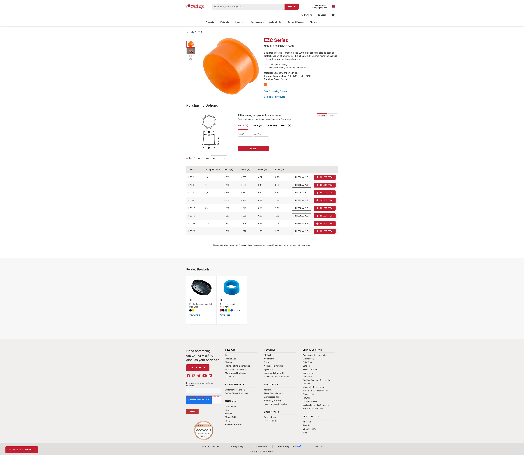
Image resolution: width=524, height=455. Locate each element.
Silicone (228, 414)
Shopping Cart (309, 394)
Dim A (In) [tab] (243, 125)
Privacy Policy (237, 446)
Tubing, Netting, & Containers (237, 366)
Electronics (268, 362)
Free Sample (301, 177)
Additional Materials (233, 424)
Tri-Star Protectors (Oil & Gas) (277, 376)
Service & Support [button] (295, 22)
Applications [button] (256, 22)
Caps (227, 355)
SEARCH (291, 6)
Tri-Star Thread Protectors (236, 393)
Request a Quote (271, 421)
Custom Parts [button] (275, 22)
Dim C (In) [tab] (272, 125)
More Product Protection (235, 373)
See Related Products (274, 97)
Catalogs (307, 366)
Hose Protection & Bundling (275, 404)
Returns (306, 398)
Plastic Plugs (230, 359)
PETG (227, 421)
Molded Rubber (231, 417)
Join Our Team (309, 429)
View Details (194, 315)
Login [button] (323, 15)
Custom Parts (270, 417)
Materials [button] (224, 22)
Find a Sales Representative (315, 355)
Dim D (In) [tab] (286, 125)
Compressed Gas (271, 397)
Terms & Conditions (210, 446)
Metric (332, 115)
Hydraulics (268, 369)
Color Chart (308, 362)
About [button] (312, 22)
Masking (228, 362)
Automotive (269, 359)
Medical (267, 355)
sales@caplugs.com (319, 8)
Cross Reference (310, 401)
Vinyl (227, 410)
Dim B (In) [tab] (257, 125)
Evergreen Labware (233, 390)
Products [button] (210, 22)
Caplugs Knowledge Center (315, 405)
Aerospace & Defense (273, 366)
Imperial (322, 115)
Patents (306, 384)
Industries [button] (240, 22)
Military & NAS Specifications (315, 391)
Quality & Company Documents (316, 380)
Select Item (326, 177)
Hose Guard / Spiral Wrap (236, 369)
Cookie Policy (260, 446)
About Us (307, 422)
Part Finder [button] (309, 15)
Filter (253, 149)
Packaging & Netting (272, 400)
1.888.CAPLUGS (319, 5)
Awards (306, 425)
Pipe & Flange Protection (274, 393)
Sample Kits (308, 373)
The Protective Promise (313, 408)
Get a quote (198, 367)
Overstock (229, 376)
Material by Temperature (313, 387)
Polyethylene (230, 407)
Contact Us (307, 376)
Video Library (308, 359)
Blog (305, 432)
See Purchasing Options (275, 91)
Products (190, 32)
